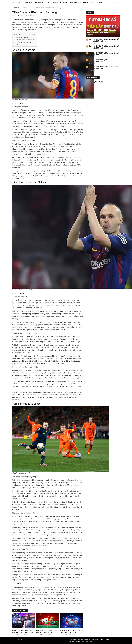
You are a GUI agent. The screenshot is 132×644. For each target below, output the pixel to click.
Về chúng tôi (72, 640)
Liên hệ (107, 640)
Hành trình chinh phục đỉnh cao (25, 40)
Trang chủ (16, 8)
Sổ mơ (92, 84)
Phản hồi (26, 8)
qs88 (87, 641)
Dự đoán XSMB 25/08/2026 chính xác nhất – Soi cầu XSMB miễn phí (104, 40)
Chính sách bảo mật (82, 640)
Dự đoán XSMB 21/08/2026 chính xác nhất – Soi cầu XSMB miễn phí (104, 68)
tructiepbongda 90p (74, 641)
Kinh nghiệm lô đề (96, 82)
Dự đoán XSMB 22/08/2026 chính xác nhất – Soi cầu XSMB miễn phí (104, 61)
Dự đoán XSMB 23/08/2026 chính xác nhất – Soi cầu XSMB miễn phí (104, 54)
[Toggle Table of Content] (32, 34)
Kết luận (17, 44)
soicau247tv (20, 15)
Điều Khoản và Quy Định (96, 640)
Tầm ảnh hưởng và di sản (23, 42)
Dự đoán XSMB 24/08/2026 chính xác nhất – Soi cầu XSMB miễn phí (104, 47)
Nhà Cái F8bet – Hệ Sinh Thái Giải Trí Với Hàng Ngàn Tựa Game (46, 632)
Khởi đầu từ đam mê (21, 37)
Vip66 (82, 641)
